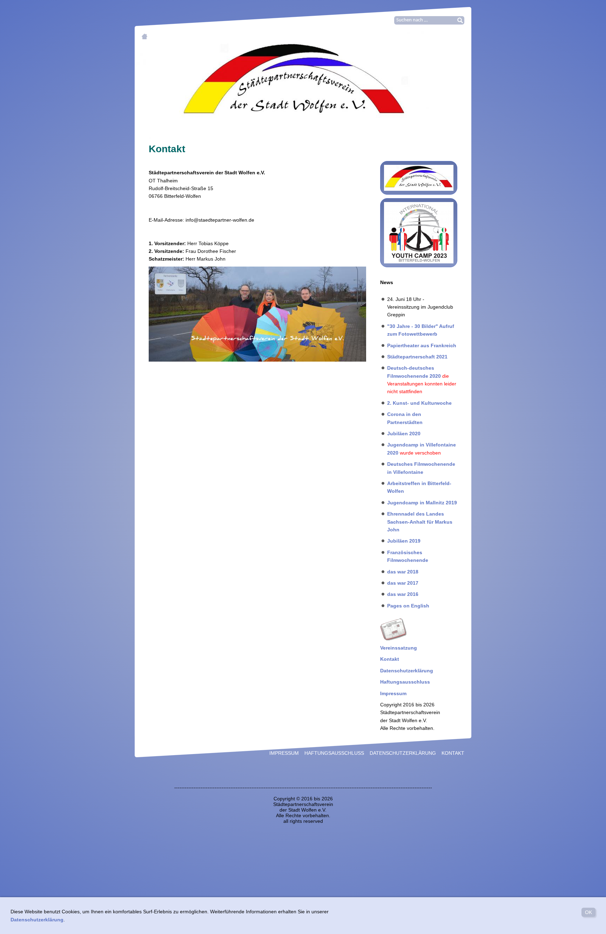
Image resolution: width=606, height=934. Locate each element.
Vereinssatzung (398, 648)
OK (588, 912)
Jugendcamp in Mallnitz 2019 (422, 502)
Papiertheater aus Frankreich (421, 345)
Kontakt (389, 659)
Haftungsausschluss (405, 682)
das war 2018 (402, 571)
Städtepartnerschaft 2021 (417, 357)
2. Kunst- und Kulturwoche (419, 403)
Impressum (393, 693)
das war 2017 (402, 583)
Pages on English (408, 606)
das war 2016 (402, 594)
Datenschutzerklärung (406, 670)
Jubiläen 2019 (403, 541)
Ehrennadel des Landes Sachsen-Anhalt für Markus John (419, 521)
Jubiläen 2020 (403, 433)
